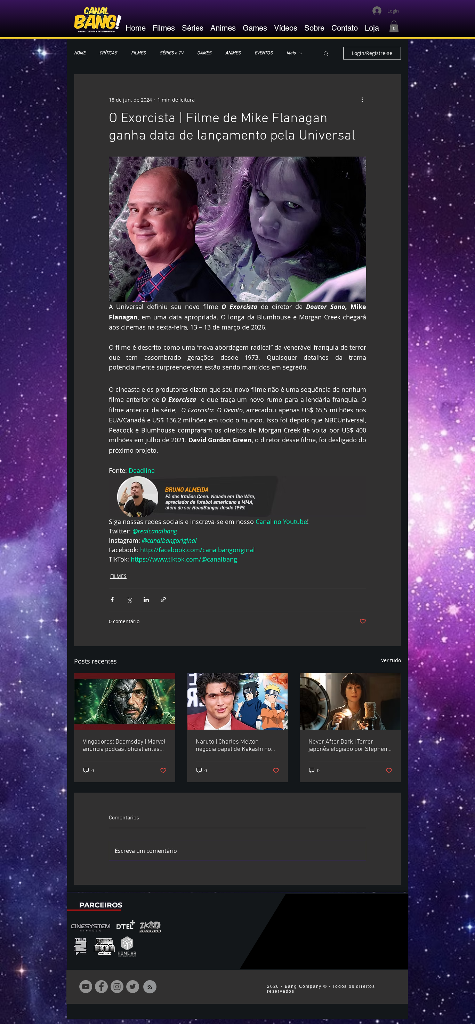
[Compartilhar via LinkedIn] (146, 599)
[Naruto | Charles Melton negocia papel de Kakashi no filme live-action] (237, 701)
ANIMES (233, 53)
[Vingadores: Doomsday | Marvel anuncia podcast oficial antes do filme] (124, 701)
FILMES (138, 53)
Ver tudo (391, 660)
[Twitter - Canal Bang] (132, 986)
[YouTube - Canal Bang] (85, 986)
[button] (394, 26)
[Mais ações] (362, 99)
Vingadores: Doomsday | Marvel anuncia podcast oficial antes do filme (124, 745)
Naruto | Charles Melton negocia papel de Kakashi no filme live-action (233, 745)
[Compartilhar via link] (163, 599)
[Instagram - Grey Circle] (117, 986)
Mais (291, 53)
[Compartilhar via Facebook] (112, 599)
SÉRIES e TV (171, 53)
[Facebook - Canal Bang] (101, 986)
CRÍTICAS (108, 53)
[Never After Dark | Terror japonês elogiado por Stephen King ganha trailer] (350, 701)
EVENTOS (264, 53)
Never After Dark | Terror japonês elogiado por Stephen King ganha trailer (347, 745)
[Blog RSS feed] (149, 987)
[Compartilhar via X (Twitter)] (129, 599)
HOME (80, 53)
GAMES (204, 53)
